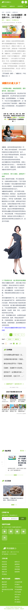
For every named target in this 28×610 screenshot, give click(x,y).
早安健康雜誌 (18, 589)
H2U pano (18, 594)
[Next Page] (20, 334)
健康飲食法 (15, 12)
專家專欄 (17, 569)
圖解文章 (4, 571)
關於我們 (4, 582)
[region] (14, 117)
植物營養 (17, 571)
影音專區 (4, 569)
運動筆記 (17, 597)
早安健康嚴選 (18, 587)
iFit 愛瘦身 (17, 602)
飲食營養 (8, 12)
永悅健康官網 (18, 582)
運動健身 (4, 566)
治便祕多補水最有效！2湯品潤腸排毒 (13, 359)
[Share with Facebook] (17, 343)
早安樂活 (4, 574)
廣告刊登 (4, 587)
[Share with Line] (14, 343)
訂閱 (22, 518)
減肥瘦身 (17, 564)
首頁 (3, 12)
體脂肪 (9, 339)
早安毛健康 (18, 592)
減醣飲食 (17, 339)
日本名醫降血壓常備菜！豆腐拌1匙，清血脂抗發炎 (13, 355)
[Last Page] (23, 334)
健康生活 (17, 562)
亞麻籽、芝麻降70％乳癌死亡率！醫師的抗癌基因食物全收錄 (14, 368)
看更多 (22, 451)
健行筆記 (17, 599)
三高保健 (17, 566)
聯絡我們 (4, 584)
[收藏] (6, 343)
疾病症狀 (4, 562)
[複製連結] (20, 343)
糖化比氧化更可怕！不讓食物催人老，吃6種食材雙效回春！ (13, 364)
